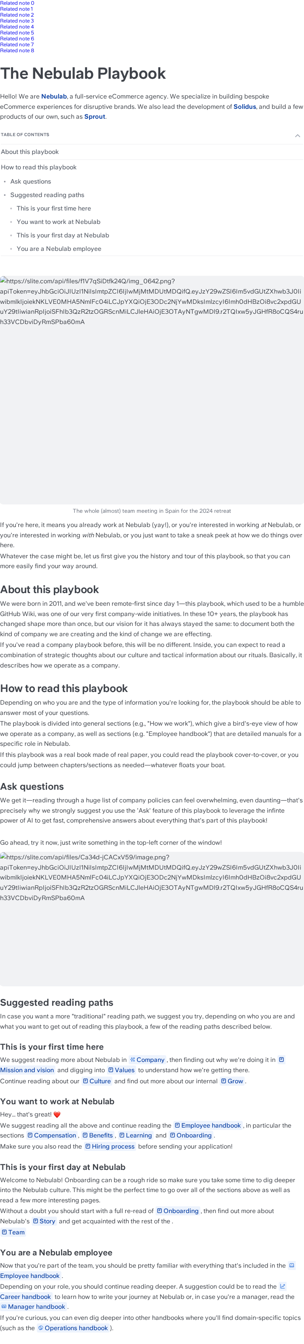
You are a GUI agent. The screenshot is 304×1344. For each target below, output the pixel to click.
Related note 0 (17, 3)
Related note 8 (17, 50)
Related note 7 (17, 44)
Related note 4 (17, 27)
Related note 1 (16, 9)
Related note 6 (17, 39)
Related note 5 (17, 33)
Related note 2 (17, 15)
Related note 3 (17, 21)
